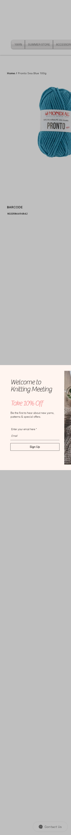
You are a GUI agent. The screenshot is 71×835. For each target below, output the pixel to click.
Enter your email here (23, 429)
